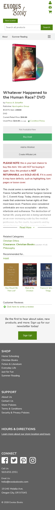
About (4, 36)
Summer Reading (19, 36)
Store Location (10, 21)
